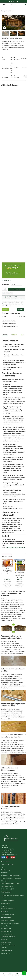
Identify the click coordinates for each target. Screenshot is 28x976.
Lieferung (3, 898)
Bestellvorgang (5, 870)
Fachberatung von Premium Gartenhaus (12, 895)
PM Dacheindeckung (7, 934)
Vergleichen (4, 906)
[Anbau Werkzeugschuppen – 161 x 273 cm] (7, 563)
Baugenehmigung (6, 928)
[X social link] (11, 1)
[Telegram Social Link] (17, 1)
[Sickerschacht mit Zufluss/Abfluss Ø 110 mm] (19, 565)
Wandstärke (5, 284)
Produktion (4, 939)
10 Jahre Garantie (6, 926)
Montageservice (5, 953)
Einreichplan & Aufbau (7, 914)
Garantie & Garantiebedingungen (10, 883)
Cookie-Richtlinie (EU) (7, 889)
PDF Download (8, 293)
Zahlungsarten (5, 881)
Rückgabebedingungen (7, 900)
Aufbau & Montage (6, 931)
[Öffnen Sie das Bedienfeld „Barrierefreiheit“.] (24, 973)
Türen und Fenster (6, 942)
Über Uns (3, 947)
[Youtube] (14, 858)
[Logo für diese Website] (13, 4)
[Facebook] (2, 858)
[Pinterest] (7, 858)
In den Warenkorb (16, 289)
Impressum (4, 872)
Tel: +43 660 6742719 (7, 850)
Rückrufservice (5, 903)
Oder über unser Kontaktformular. (9, 854)
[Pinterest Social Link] (13, 1)
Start (2, 11)
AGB (2, 867)
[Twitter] (4, 858)
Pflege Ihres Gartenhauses (8, 937)
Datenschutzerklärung (7, 864)
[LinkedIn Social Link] (15, 1)
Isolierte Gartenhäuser (7, 920)
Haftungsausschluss (7, 886)
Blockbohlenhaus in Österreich (10, 923)
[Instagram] (9, 858)
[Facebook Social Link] (9, 1)
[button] (3, 22)
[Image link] (10, 838)
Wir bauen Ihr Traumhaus (8, 909)
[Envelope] (12, 858)
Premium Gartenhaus (12, 326)
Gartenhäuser (9, 11)
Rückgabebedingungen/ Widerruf (10, 875)
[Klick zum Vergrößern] (4, 27)
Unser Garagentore (6, 950)
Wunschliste (4, 911)
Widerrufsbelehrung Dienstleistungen (11, 878)
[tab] (4, 334)
